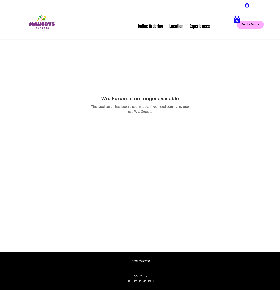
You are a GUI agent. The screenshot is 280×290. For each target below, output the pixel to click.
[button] (236, 19)
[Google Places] (238, 9)
